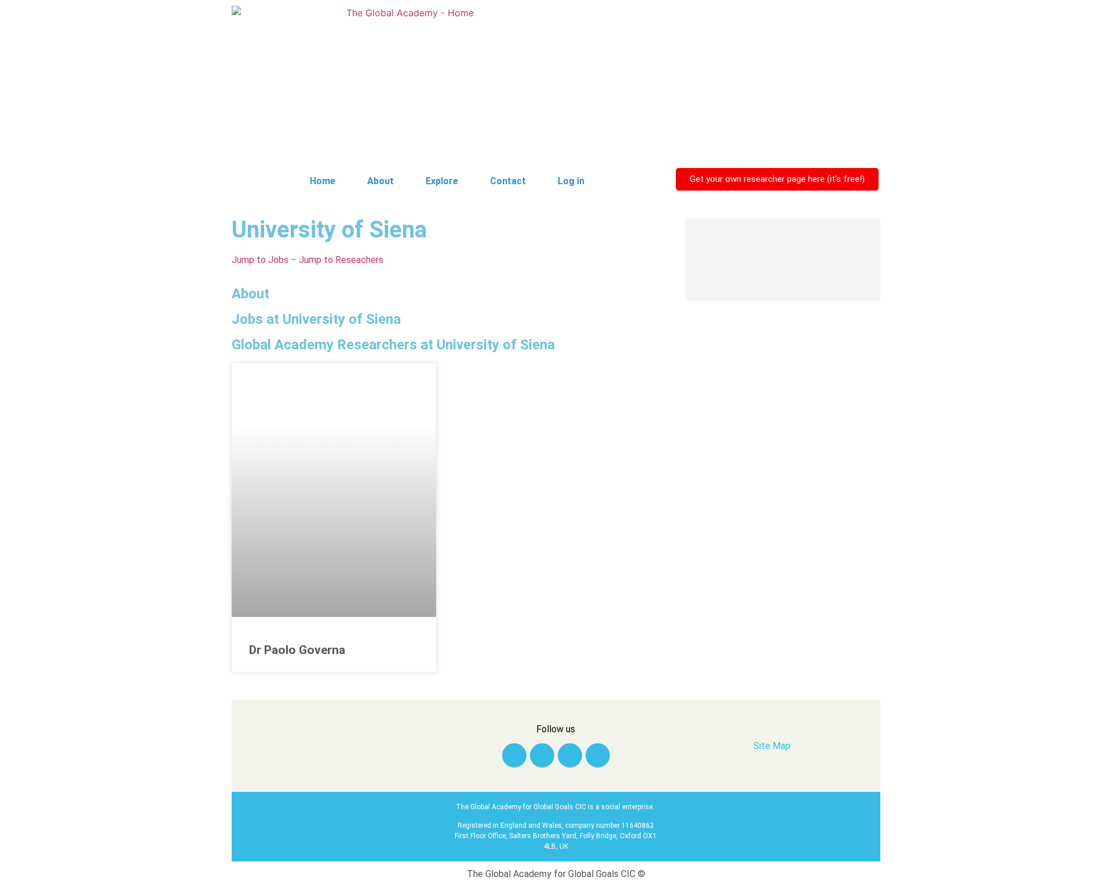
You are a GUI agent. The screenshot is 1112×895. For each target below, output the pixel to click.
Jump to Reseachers (341, 259)
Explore (442, 181)
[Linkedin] (542, 755)
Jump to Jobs (260, 259)
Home (322, 181)
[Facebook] (570, 755)
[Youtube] (598, 755)
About (380, 181)
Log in (571, 181)
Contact (508, 181)
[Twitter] (514, 755)
